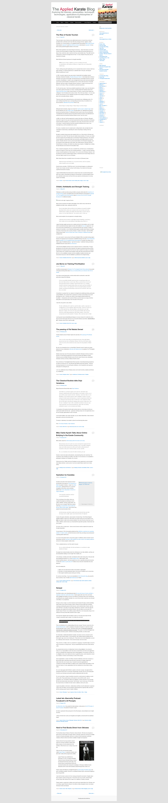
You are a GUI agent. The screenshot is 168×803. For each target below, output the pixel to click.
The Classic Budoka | (67, 423)
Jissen (100, 97)
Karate (61, 180)
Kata (100, 100)
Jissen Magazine (87, 22)
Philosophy (65, 692)
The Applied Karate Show (104, 78)
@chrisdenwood (73, 577)
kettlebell (83, 257)
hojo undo (79, 257)
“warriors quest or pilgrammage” (84, 108)
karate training (74, 180)
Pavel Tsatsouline (90, 238)
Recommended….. (78, 22)
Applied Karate (102, 83)
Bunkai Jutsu (102, 44)
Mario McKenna (74, 45)
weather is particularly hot (66, 561)
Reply (85, 692)
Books (61, 788)
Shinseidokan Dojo (103, 56)
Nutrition (64, 580)
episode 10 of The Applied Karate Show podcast (70, 240)
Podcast (66, 22)
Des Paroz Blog (102, 45)
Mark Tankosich (102, 65)
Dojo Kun (86, 720)
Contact (94, 22)
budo (71, 426)
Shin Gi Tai (69, 257)
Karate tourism (68, 180)
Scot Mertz (79, 692)
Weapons (69, 788)
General (61, 720)
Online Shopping (84, 788)
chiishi (75, 257)
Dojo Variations (75, 388)
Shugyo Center (70, 110)
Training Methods (103, 118)
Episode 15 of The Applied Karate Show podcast (78, 269)
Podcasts (75, 720)
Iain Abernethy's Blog (103, 46)
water (60, 581)
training (57, 581)
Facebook (79, 467)
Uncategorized (102, 119)
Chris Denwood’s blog (83, 576)
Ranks (75, 692)
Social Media (84, 467)
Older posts (58, 30)
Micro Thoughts (102, 105)
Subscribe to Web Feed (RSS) (106, 28)
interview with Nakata (76, 349)
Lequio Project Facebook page (84, 769)
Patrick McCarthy (61, 91)
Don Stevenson (73, 243)
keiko (79, 180)
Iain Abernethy (61, 706)
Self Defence (68, 467)
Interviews (101, 95)
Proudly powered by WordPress (84, 798)
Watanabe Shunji (69, 102)
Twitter (88, 467)
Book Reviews (102, 86)
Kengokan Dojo (75, 558)
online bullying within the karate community (75, 440)
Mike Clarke (90, 43)
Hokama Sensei (78, 788)
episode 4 (65, 45)
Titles (83, 692)
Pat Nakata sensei (81, 374)
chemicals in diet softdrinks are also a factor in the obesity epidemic (79, 539)
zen (77, 426)
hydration (86, 580)
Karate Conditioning (103, 51)
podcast (66, 721)
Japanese (72, 692)
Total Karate (101, 60)
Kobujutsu (64, 374)
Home (58, 22)
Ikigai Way (101, 48)
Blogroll (101, 84)
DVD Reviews (102, 91)
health (83, 580)
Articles (71, 22)
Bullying (61, 467)
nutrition (89, 580)
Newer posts (91, 30)
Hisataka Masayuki (76, 77)
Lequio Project (62, 752)
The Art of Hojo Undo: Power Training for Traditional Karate (77, 232)
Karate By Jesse (102, 49)
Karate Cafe (101, 77)
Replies (87, 374)
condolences (74, 374)
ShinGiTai (101, 115)
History (64, 720)
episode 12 (88, 45)
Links (100, 104)
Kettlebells (65, 257)
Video (66, 788)
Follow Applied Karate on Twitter (105, 39)
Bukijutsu (101, 88)
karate (75, 426)
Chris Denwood (76, 580)
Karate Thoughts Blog (103, 52)
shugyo (81, 180)
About (62, 22)
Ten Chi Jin (101, 116)
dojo (73, 426)
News (68, 374)
